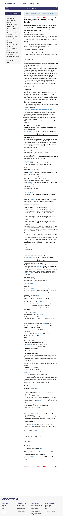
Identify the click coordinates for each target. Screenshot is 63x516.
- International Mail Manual (30, 13)
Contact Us (4, 505)
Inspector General (34, 508)
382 (45, 454)
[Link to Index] (44, 17)
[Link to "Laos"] (26, 17)
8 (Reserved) (9, 42)
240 (41, 301)
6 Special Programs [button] (11, 36)
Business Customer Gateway (36, 505)
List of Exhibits (9, 60)
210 (40, 125)
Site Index (3, 506)
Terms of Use (48, 506)
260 (34, 340)
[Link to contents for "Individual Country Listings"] (38, 17)
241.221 (34, 312)
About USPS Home (20, 505)
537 (53, 29)
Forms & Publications (20, 510)
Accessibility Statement (50, 511)
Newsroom (18, 506)
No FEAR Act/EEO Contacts (50, 510)
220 (32, 169)
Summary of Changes (11, 16)
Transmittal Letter (10, 18)
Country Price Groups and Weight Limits (12, 53)
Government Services (20, 511)
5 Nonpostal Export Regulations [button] (11, 33)
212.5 (31, 161)
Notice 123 (31, 131)
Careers (3, 512)
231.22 (32, 277)
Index (7, 62)
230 (39, 255)
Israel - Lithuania (52, 13)
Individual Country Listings (42, 13)
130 (32, 32)
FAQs (3, 508)
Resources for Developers (36, 513)
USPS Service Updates (20, 508)
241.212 (32, 311)
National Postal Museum (35, 511)
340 (34, 421)
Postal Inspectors (34, 506)
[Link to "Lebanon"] (56, 17)
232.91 (31, 283)
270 (38, 353)
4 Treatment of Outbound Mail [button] (12, 29)
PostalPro (33, 514)
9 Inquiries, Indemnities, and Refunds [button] (12, 45)
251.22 (41, 333)
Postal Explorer (31, 3)
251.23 (47, 333)
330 (34, 410)
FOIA (46, 508)
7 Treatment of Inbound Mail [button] (12, 39)
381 (41, 448)
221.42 (32, 186)
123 (39, 204)
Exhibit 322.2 (30, 198)
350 (36, 430)
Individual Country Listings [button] (12, 56)
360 (40, 436)
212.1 (32, 155)
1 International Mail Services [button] (11, 21)
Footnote (50, 318)
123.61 (44, 318)
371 (43, 444)
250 (47, 323)
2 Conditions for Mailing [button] (12, 24)
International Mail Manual (13, 13)
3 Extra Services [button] (10, 26)
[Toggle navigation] (7, 8)
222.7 (31, 192)
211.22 (32, 137)
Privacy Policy (48, 505)
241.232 (41, 314)
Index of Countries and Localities (12, 49)
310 (37, 388)
